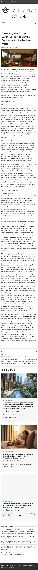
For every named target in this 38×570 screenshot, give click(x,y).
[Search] (35, 23)
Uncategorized (8, 568)
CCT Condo (19, 16)
